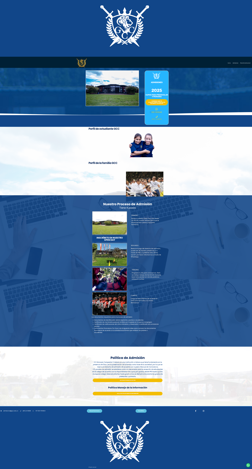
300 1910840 (156, 112)
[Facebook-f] (196, 411)
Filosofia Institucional (245, 63)
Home (229, 63)
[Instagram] (204, 411)
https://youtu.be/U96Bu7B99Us (113, 332)
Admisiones (235, 63)
